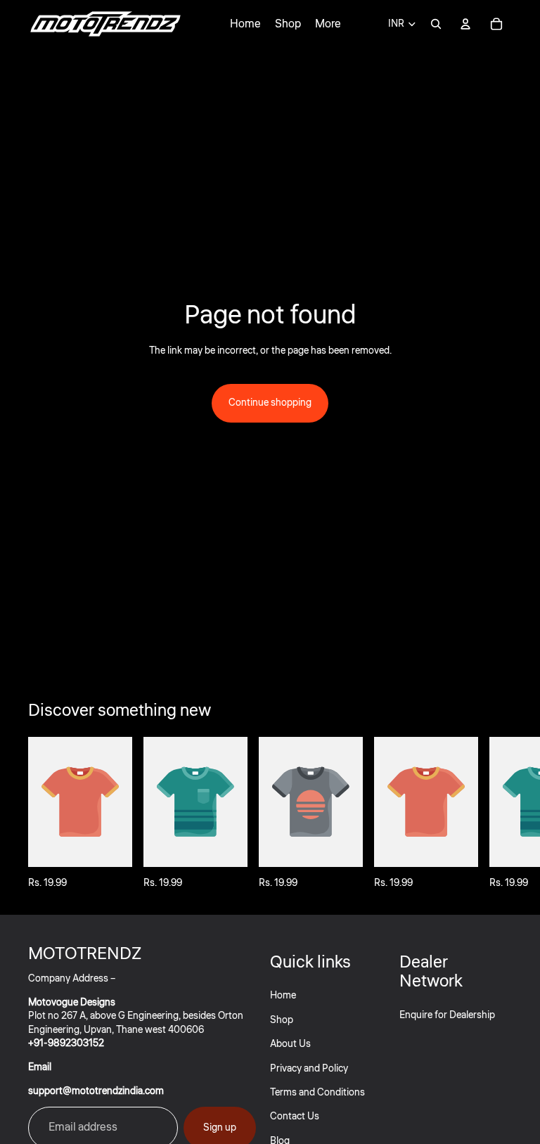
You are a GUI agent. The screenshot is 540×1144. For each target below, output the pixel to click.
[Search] (435, 23)
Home (283, 996)
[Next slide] (496, 814)
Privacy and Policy (309, 1069)
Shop (281, 1020)
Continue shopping (270, 403)
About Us (290, 1044)
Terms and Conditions (317, 1093)
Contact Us (294, 1117)
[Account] (465, 23)
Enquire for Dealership (447, 1015)
